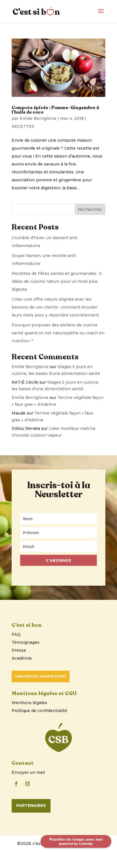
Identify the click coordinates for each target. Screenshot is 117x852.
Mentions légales (29, 702)
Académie (22, 658)
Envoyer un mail (28, 772)
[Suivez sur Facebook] (16, 783)
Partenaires (31, 805)
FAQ (16, 634)
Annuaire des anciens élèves (40, 676)
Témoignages (25, 642)
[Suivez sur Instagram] (27, 783)
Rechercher (90, 209)
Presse (19, 650)
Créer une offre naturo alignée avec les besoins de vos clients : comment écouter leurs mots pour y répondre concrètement (55, 307)
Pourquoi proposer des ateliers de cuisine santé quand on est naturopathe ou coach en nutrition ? (58, 332)
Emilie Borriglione (38, 118)
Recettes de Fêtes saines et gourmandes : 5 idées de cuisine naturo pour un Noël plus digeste (57, 281)
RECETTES (23, 126)
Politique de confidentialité (39, 710)
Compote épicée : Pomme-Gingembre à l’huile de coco (55, 110)
